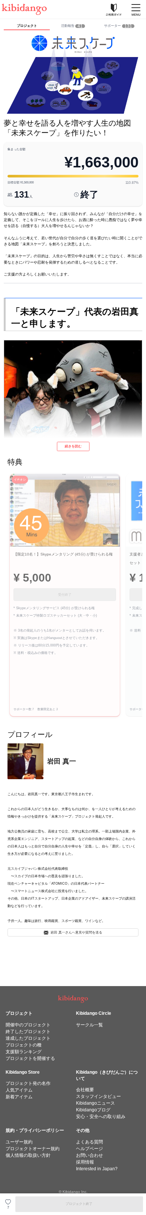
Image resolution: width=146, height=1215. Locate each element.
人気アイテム (19, 1090)
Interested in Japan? (97, 1168)
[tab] (73, 26)
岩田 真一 (61, 761)
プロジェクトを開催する (30, 1058)
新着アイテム (19, 1096)
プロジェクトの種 (24, 1045)
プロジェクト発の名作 (28, 1083)
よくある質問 (89, 1142)
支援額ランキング (24, 1051)
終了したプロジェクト (28, 1031)
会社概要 (85, 1089)
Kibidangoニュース (95, 1103)
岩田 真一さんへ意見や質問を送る (76, 932)
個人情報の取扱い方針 (28, 1155)
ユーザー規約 (19, 1142)
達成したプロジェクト (28, 1038)
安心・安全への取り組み (100, 1116)
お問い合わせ (89, 1155)
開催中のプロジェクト (28, 1024)
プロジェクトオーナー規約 (33, 1148)
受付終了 (65, 595)
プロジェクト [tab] (27, 26)
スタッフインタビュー (98, 1096)
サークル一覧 (89, 1024)
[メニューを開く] (136, 9)
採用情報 (85, 1162)
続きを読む (73, 446)
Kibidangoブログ (93, 1109)
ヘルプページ (89, 1148)
